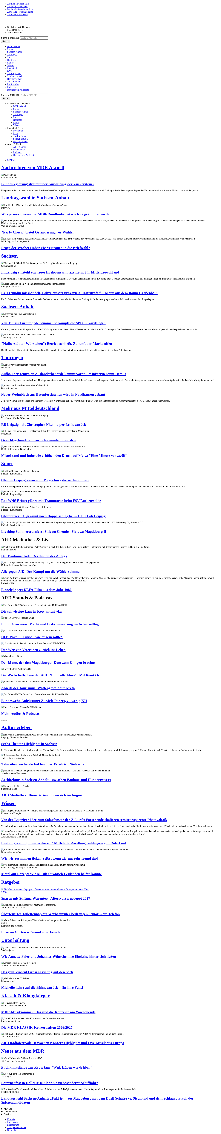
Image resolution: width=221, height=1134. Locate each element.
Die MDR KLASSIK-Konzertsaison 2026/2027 (36, 1027)
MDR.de (11, 160)
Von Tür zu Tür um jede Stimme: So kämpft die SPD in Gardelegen (53, 323)
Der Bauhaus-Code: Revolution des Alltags (34, 556)
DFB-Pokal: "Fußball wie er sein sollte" (32, 637)
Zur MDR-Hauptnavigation (20, 12)
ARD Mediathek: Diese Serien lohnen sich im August (41, 795)
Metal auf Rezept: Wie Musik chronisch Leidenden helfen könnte (51, 874)
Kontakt (11, 1119)
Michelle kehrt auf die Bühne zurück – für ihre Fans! (42, 987)
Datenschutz (13, 1124)
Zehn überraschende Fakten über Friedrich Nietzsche (42, 764)
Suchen (5, 41)
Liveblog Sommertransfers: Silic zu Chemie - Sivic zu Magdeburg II (53, 531)
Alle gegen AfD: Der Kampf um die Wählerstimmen (41, 571)
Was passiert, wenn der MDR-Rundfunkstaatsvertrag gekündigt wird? (55, 214)
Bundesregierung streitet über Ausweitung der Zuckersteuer (47, 184)
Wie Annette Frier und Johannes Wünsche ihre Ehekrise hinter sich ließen (58, 956)
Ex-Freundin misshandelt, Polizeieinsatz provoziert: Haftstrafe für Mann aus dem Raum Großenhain (79, 293)
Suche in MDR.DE (10, 38)
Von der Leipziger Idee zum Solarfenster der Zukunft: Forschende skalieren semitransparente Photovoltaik (84, 820)
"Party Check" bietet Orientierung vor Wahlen (37, 232)
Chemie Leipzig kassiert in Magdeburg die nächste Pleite (45, 480)
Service (7, 1114)
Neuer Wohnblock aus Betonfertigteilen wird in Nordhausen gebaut (53, 394)
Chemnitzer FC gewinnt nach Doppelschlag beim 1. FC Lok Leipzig (53, 516)
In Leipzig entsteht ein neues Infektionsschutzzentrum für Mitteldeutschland (60, 272)
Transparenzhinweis (16, 1127)
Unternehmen (10, 1111)
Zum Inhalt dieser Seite (18, 3)
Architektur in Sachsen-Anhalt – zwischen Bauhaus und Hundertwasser (56, 780)
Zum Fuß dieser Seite (17, 14)
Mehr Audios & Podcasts (20, 713)
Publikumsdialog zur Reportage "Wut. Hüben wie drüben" (46, 1067)
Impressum (12, 1122)
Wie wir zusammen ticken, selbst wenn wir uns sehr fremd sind (49, 858)
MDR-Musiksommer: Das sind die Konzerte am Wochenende (48, 1012)
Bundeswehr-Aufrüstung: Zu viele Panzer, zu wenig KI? (44, 701)
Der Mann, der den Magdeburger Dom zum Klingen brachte (48, 662)
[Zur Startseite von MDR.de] (7, 22)
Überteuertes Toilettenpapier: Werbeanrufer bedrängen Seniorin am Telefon (60, 914)
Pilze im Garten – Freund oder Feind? (30, 932)
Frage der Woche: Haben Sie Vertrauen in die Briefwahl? (45, 248)
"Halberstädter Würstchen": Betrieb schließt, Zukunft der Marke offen (56, 344)
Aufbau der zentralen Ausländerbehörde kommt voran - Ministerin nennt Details (63, 374)
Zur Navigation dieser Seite (20, 9)
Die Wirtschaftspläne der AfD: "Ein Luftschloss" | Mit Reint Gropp (53, 675)
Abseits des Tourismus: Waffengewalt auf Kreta (38, 688)
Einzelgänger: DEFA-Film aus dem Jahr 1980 (36, 590)
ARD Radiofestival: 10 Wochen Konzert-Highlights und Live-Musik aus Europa (62, 1043)
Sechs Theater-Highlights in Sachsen (29, 744)
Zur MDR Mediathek (17, 6)
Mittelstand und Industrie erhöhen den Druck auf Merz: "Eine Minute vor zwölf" (64, 455)
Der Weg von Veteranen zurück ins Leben (33, 650)
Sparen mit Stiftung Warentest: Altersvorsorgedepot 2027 (45, 898)
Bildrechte (12, 1130)
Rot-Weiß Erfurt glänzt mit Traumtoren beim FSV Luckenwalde (51, 501)
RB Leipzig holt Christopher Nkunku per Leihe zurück (43, 424)
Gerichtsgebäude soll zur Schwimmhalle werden (38, 440)
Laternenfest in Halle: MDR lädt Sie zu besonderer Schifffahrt (49, 1083)
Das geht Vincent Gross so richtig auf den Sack (37, 972)
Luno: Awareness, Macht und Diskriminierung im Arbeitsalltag (50, 624)
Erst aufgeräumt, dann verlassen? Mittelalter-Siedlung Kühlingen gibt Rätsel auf (63, 843)
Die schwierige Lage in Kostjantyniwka (31, 611)
